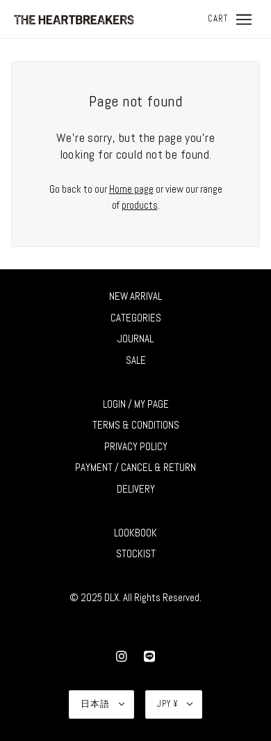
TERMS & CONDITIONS (135, 424)
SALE (136, 360)
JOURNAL (135, 338)
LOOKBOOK (135, 532)
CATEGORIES (135, 317)
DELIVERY (136, 488)
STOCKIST (136, 553)
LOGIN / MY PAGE (136, 404)
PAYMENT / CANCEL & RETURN (135, 467)
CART (218, 18)
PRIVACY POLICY (135, 446)
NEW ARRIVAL (135, 296)
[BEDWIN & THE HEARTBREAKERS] (73, 18)
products (140, 205)
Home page (131, 189)
